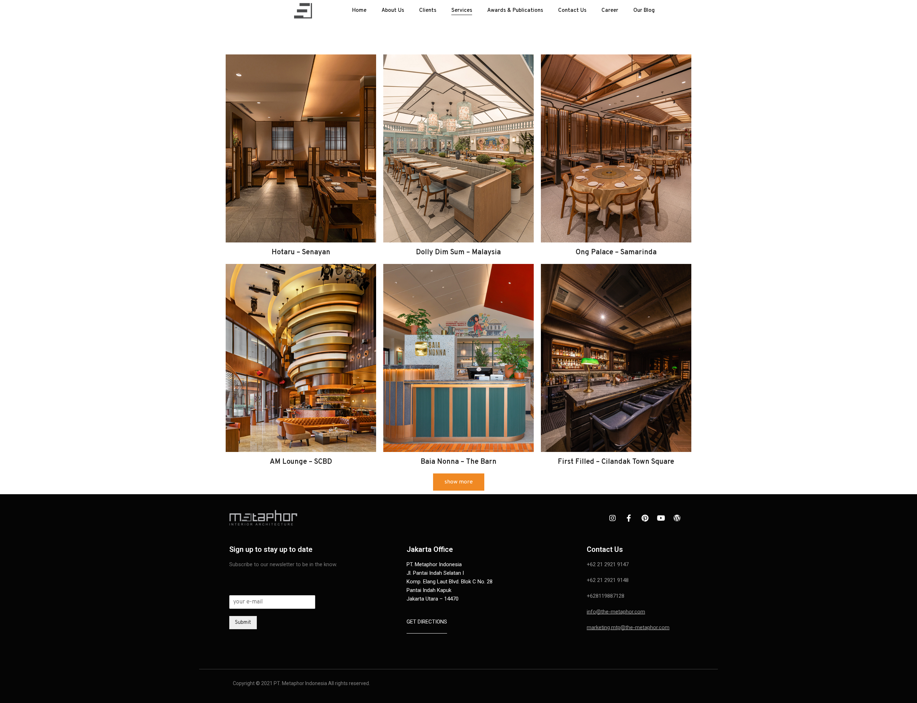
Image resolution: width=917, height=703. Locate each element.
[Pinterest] (645, 518)
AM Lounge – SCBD (301, 462)
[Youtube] (661, 518)
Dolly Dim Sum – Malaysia (458, 252)
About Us (392, 10)
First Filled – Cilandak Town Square (616, 462)
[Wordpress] (677, 518)
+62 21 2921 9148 (608, 580)
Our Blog (644, 10)
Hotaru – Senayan (301, 252)
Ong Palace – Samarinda (616, 252)
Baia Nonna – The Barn (458, 462)
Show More (459, 482)
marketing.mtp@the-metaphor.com (628, 627)
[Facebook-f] (628, 518)
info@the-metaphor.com (616, 611)
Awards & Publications (515, 10)
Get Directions (427, 621)
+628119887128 (605, 596)
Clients (427, 10)
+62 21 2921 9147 (608, 564)
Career (609, 10)
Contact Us (572, 10)
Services (461, 10)
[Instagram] (612, 518)
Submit (243, 622)
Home (359, 10)
